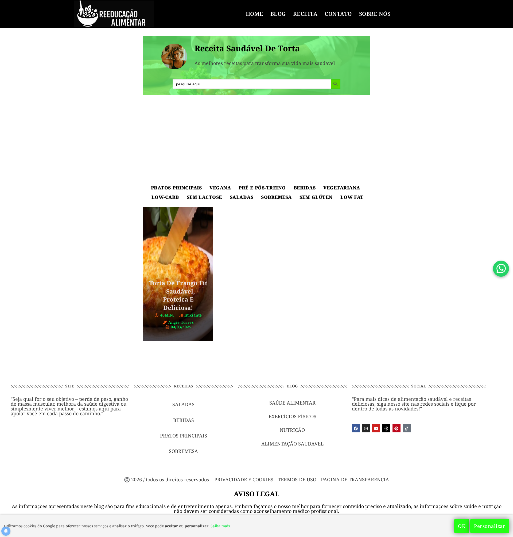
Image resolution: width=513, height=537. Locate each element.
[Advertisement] (256, 140)
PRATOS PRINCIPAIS (176, 188)
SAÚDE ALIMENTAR (292, 402)
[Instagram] (366, 428)
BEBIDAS (305, 188)
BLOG (278, 13)
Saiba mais (220, 525)
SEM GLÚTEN (316, 197)
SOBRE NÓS (375, 13)
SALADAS (242, 197)
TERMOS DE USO (297, 479)
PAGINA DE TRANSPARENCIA (355, 479)
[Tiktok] (407, 428)
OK (461, 526)
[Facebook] (356, 428)
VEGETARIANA (341, 188)
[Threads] (386, 428)
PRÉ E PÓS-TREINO (262, 188)
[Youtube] (376, 428)
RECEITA (305, 13)
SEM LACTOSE (204, 197)
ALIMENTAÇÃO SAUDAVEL (292, 443)
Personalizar (489, 526)
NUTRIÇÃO (292, 430)
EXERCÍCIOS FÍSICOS (292, 416)
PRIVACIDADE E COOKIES (243, 479)
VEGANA (220, 188)
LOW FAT (352, 197)
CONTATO (338, 13)
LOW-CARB (165, 197)
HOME (254, 13)
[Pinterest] (396, 428)
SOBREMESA (276, 197)
